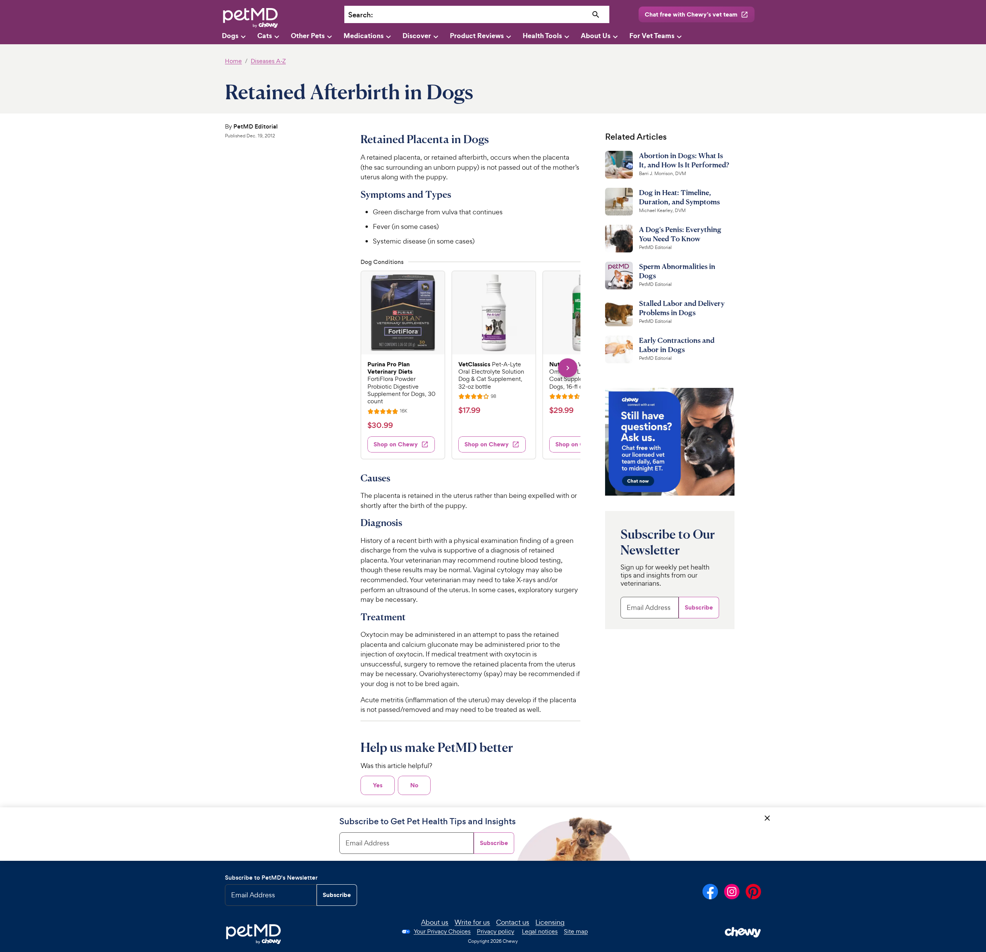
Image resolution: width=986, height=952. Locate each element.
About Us (595, 35)
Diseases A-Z (268, 61)
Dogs (230, 35)
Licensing (550, 922)
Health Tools (542, 35)
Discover (416, 35)
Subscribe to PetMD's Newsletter (271, 878)
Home (233, 61)
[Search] (596, 15)
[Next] (567, 367)
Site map (576, 931)
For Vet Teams (651, 35)
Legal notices (540, 931)
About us (434, 922)
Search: (360, 15)
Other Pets (308, 35)
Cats (264, 35)
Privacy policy (495, 931)
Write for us (472, 922)
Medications (364, 35)
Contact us (512, 922)
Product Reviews (477, 35)
